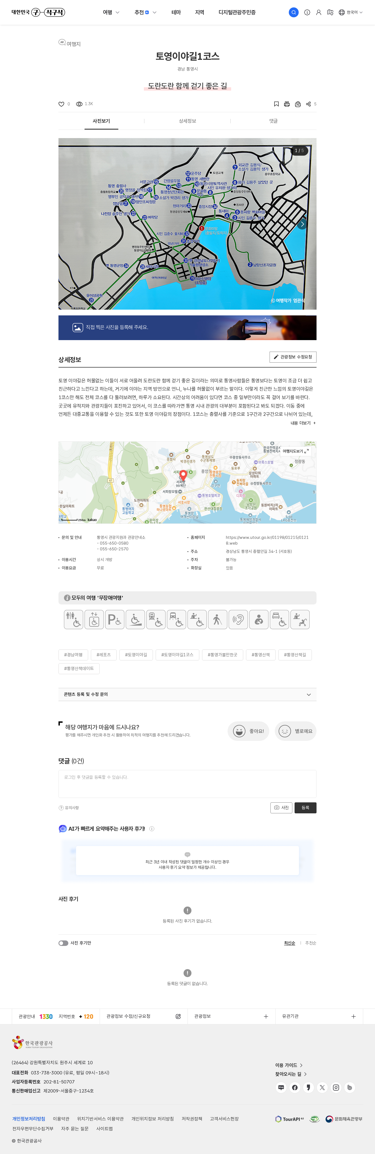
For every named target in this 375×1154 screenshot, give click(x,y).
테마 (176, 12)
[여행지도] (330, 12)
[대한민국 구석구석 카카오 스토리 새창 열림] (308, 1087)
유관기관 (290, 1016)
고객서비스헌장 (224, 1119)
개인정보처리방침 (28, 1119)
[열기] (309, 694)
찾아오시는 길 (288, 1074)
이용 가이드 (286, 1065)
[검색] (294, 12)
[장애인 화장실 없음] (73, 619)
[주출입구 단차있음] (135, 619)
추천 (139, 12)
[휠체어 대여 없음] (197, 619)
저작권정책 (192, 1119)
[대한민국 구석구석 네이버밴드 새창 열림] (350, 1087)
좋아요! (257, 731)
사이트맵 (104, 1128)
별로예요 (304, 731)
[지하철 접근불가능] (156, 619)
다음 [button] (302, 224)
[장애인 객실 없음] (279, 619)
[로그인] (319, 12)
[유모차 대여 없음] (300, 619)
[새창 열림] (284, 104)
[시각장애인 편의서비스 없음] (217, 619)
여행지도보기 (295, 451)
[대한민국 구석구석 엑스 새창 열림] (322, 1087)
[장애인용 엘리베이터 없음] (94, 619)
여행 (107, 12)
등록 (305, 807)
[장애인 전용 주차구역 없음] (114, 619)
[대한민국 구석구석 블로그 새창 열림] (281, 1087)
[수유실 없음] (258, 619)
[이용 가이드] (307, 12)
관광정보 (202, 1016)
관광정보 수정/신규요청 (128, 1016)
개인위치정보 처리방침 (152, 1119)
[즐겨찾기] (274, 104)
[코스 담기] (295, 104)
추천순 (311, 943)
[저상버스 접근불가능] (176, 619)
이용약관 (61, 1119)
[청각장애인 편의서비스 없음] (238, 619)
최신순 (289, 943)
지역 (200, 12)
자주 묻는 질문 (75, 1128)
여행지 (74, 44)
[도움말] (61, 808)
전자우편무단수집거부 (33, 1128)
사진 (284, 807)
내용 (301, 423)
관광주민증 (237, 12)
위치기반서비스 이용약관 (100, 1119)
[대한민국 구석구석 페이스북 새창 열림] (295, 1087)
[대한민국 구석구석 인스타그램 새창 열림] (336, 1087)
